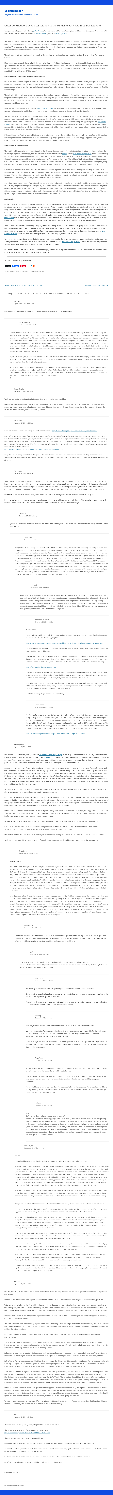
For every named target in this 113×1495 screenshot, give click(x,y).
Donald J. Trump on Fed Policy (97, 285)
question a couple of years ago (50, 755)
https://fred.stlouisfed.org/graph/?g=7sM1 (41, 667)
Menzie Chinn (40, 271)
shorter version (41, 33)
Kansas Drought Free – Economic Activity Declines (23, 285)
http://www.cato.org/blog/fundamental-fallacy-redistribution (74, 431)
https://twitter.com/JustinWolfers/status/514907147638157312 (27, 1433)
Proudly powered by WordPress (14, 1486)
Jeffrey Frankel (38, 31)
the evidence (9, 218)
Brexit (64, 154)
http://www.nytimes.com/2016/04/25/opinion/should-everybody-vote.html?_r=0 (33, 449)
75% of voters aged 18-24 (82, 154)
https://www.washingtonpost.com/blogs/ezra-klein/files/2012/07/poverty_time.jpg (56, 734)
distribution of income (45, 108)
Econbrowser (13, 11)
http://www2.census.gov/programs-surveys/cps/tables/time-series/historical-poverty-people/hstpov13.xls (64, 643)
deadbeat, (47, 757)
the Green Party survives (71, 242)
